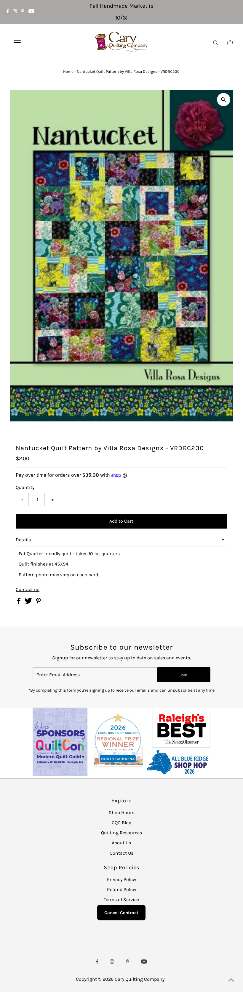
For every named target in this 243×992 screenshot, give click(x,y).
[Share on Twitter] (29, 602)
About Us (121, 843)
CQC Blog (121, 822)
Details (23, 539)
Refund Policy (121, 889)
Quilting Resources (121, 832)
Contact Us (121, 853)
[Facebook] (7, 12)
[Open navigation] (36, 42)
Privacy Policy (121, 879)
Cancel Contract (121, 912)
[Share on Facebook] (19, 602)
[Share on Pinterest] (38, 602)
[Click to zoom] (223, 99)
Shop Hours (121, 812)
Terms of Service (121, 899)
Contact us (27, 589)
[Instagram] (14, 12)
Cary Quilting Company (139, 979)
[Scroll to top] (231, 980)
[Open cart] (230, 43)
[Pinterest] (23, 12)
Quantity (25, 487)
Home (68, 71)
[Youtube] (31, 12)
